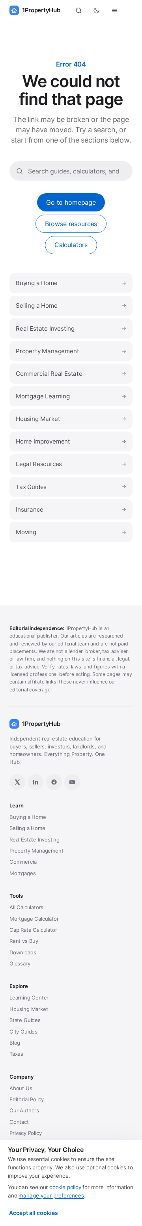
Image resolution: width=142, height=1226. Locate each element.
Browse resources (71, 224)
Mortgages (22, 873)
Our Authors (24, 1110)
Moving (71, 532)
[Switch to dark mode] (96, 10)
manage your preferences (51, 1195)
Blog (14, 1042)
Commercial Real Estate (71, 373)
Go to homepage (71, 202)
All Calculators (26, 907)
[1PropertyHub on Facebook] (54, 782)
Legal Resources (71, 464)
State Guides (25, 1020)
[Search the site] (78, 10)
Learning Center (29, 997)
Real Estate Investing (71, 328)
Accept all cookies (33, 1212)
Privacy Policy (25, 1133)
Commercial (23, 862)
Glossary (19, 963)
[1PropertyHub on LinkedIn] (35, 782)
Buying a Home (71, 283)
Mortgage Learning (71, 396)
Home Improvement (71, 441)
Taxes (16, 1054)
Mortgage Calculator (33, 919)
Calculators (71, 245)
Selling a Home (71, 305)
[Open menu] (114, 10)
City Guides (23, 1031)
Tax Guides (71, 487)
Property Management (71, 351)
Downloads (22, 952)
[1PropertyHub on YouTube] (72, 782)
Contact (19, 1122)
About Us (20, 1088)
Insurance (71, 509)
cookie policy (65, 1187)
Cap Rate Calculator (33, 930)
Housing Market (71, 419)
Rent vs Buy (23, 941)
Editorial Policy (26, 1099)
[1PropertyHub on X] (17, 782)
